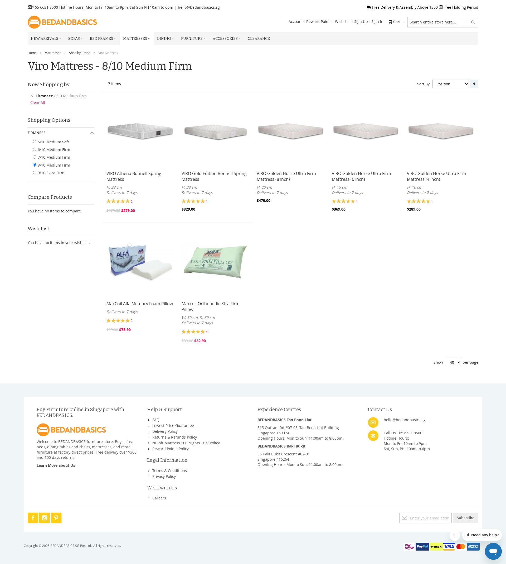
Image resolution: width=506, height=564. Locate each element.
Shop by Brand (79, 53)
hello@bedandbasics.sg (199, 7)
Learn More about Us (56, 465)
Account (296, 21)
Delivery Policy (165, 431)
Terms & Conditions (169, 470)
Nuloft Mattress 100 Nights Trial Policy (186, 442)
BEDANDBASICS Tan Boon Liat (284, 419)
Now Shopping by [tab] (49, 84)
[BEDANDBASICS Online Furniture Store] (62, 22)
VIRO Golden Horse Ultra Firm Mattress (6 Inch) (361, 176)
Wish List (343, 21)
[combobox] (442, 22)
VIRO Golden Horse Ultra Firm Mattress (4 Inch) (436, 176)
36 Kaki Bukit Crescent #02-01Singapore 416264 (283, 456)
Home (32, 53)
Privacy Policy (164, 476)
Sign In (377, 21)
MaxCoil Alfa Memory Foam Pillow (139, 304)
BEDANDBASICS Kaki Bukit (281, 446)
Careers (159, 497)
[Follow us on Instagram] (45, 516)
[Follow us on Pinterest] (56, 516)
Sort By (423, 83)
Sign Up (361, 21)
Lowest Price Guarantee (173, 425)
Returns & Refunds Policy (174, 437)
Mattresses (53, 53)
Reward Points (319, 21)
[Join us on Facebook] (33, 516)
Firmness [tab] (37, 132)
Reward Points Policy (170, 448)
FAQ (155, 419)
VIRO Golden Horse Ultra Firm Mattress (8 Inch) (286, 176)
